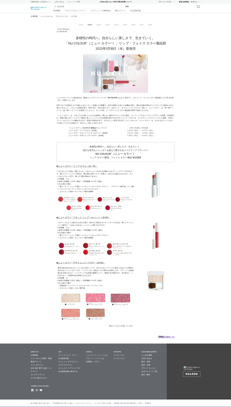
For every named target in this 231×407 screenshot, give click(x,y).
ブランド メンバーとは (95, 358)
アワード (34, 371)
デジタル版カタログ (38, 378)
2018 (133, 25)
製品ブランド (36, 362)
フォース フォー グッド (67, 355)
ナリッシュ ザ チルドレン (68, 362)
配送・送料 (145, 362)
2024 (81, 25)
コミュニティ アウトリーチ (69, 368)
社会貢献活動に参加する (68, 371)
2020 (116, 25)
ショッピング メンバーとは (97, 355)
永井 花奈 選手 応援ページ (41, 368)
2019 (125, 25)
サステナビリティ (65, 365)
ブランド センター (148, 368)
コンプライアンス (38, 375)
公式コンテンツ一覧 (149, 371)
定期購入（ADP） (93, 362)
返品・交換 (145, 365)
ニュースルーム (37, 365)
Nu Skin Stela (119, 358)
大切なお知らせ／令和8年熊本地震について (116, 2)
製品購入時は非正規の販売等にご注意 (128, 403)
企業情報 (34, 355)
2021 (107, 25)
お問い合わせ (59, 2)
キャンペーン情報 (74, 2)
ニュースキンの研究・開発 (41, 358)
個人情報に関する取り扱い (40, 403)
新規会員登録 (192, 374)
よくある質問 (146, 355)
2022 (98, 25)
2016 (150, 25)
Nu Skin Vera (119, 355)
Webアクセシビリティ (84, 403)
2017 (142, 25)
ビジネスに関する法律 (103, 403)
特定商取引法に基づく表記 (63, 403)
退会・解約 (145, 375)
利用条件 (148, 403)
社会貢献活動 (63, 358)
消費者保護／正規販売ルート (41, 2)
